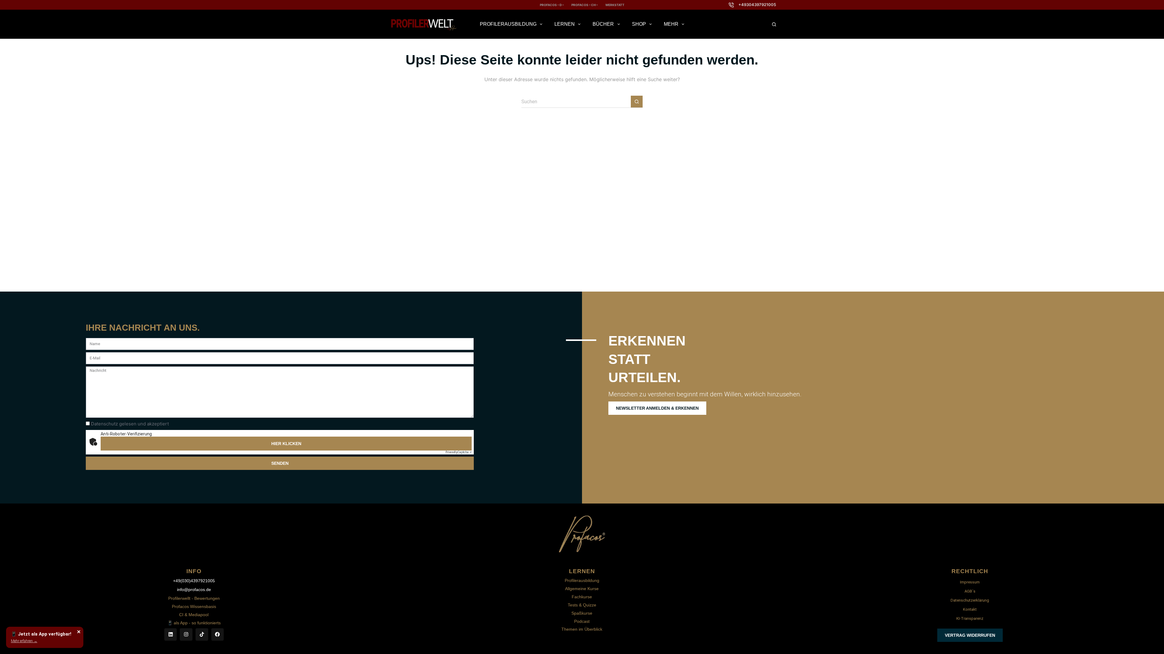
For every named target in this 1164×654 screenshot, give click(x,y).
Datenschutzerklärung (970, 600)
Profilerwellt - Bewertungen (194, 598)
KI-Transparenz (969, 618)
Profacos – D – (552, 5)
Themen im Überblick (581, 629)
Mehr (671, 24)
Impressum (970, 582)
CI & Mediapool (194, 614)
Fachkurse (582, 596)
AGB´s (970, 591)
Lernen (564, 24)
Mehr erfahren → (24, 641)
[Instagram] (186, 634)
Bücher (603, 24)
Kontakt (970, 609)
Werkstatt (614, 5)
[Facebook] (217, 634)
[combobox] (576, 102)
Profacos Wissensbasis (194, 606)
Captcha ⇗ (459, 452)
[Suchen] (774, 24)
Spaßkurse (581, 613)
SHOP (639, 24)
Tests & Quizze (582, 605)
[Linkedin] (170, 634)
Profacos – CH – (584, 5)
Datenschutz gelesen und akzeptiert (130, 424)
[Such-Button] (637, 101)
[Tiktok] (202, 634)
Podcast (582, 621)
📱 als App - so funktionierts (194, 622)
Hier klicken (286, 443)
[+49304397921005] (731, 5)
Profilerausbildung (508, 24)
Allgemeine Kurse (582, 588)
